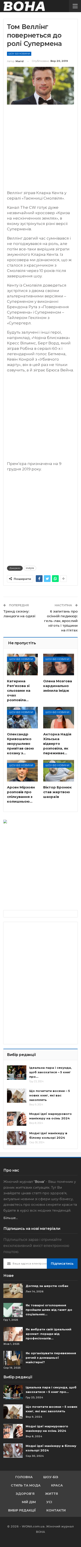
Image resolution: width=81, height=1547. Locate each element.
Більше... (10, 1218)
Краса (57, 1485)
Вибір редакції (22, 1510)
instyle (30, 568)
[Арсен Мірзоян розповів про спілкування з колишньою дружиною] (22, 770)
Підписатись (62, 1263)
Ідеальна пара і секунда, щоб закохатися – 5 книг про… (50, 1072)
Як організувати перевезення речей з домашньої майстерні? (51, 1357)
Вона (39, 1181)
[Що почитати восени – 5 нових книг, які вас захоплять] (16, 1096)
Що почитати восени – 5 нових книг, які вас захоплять (49, 1095)
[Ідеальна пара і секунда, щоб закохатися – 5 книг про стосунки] (16, 1072)
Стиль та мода (25, 1485)
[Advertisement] (40, 149)
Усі (49, 1502)
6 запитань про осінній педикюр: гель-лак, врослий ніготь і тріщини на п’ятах (61, 620)
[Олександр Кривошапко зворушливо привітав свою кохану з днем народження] (22, 717)
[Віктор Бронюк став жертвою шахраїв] (58, 770)
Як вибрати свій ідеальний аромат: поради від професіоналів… (48, 1333)
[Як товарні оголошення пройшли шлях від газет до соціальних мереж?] (13, 1310)
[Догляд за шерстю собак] (13, 1291)
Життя (51, 1494)
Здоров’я (25, 1494)
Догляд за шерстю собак (47, 1286)
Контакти (56, 1510)
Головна (24, 1477)
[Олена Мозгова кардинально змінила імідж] (58, 664)
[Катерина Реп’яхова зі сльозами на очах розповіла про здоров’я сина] (22, 664)
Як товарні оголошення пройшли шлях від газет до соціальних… (49, 1309)
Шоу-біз (50, 1477)
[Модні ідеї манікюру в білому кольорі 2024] (16, 1138)
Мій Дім (29, 1502)
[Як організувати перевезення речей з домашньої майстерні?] (13, 1358)
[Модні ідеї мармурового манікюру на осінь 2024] (16, 1118)
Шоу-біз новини (19, 53)
